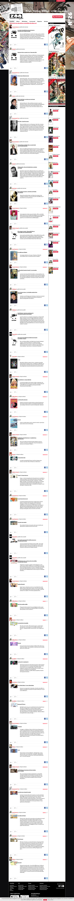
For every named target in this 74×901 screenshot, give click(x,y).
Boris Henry (14, 188)
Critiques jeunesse (43, 887)
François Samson (15, 27)
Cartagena (20, 726)
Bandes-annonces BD (22, 886)
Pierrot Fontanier (15, 141)
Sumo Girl (19, 862)
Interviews (12, 888)
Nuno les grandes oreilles (23, 604)
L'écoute (19, 419)
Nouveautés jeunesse (44, 888)
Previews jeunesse (43, 889)
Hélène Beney (15, 396)
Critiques (11, 887)
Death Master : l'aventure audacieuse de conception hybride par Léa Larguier (25, 314)
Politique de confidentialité (60, 888)
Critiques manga (31, 887)
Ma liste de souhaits (35, 896)
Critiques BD (20, 887)
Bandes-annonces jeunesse (45, 886)
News (11, 889)
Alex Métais (14, 682)
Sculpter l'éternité (21, 584)
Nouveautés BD (21, 888)
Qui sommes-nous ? (60, 883)
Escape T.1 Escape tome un (23, 475)
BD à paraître (21, 885)
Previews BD (20, 889)
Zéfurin (13, 746)
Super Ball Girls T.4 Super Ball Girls (24, 379)
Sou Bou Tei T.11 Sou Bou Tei (23, 661)
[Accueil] (10, 1)
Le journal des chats (21, 457)
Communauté (32, 21)
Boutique (46, 21)
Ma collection (33, 895)
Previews (11, 890)
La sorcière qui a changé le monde (24, 792)
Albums (18, 21)
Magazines (39, 21)
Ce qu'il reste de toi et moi (23, 498)
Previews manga (31, 889)
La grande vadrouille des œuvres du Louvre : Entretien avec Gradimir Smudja (26, 31)
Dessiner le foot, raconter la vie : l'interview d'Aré (27, 52)
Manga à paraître (31, 885)
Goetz (19, 750)
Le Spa (19, 359)
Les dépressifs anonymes (22, 399)
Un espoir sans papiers (22, 522)
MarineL (13, 454)
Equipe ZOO (14, 334)
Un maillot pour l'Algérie (22, 252)
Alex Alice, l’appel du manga (23, 121)
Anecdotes (12, 885)
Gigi (18, 211)
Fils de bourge (20, 839)
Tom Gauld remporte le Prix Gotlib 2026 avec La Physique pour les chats (27, 540)
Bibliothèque (24, 21)
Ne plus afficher (50, 899)
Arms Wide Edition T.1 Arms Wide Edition (26, 685)
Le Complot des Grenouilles (23, 623)
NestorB (13, 49)
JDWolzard (14, 289)
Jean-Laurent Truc (15, 72)
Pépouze (19, 643)
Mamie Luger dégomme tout (23, 75)
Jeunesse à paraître (43, 885)
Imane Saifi (14, 356)
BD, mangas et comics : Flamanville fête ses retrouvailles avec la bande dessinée (26, 232)
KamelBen (14, 658)
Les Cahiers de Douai (22, 815)
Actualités (12, 21)
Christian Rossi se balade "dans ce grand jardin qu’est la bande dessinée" (27, 145)
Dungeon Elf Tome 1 (21, 704)
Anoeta (13, 96)
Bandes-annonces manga (33, 886)
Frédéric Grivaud (15, 228)
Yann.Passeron (15, 249)
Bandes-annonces (13, 886)
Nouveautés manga (32, 888)
